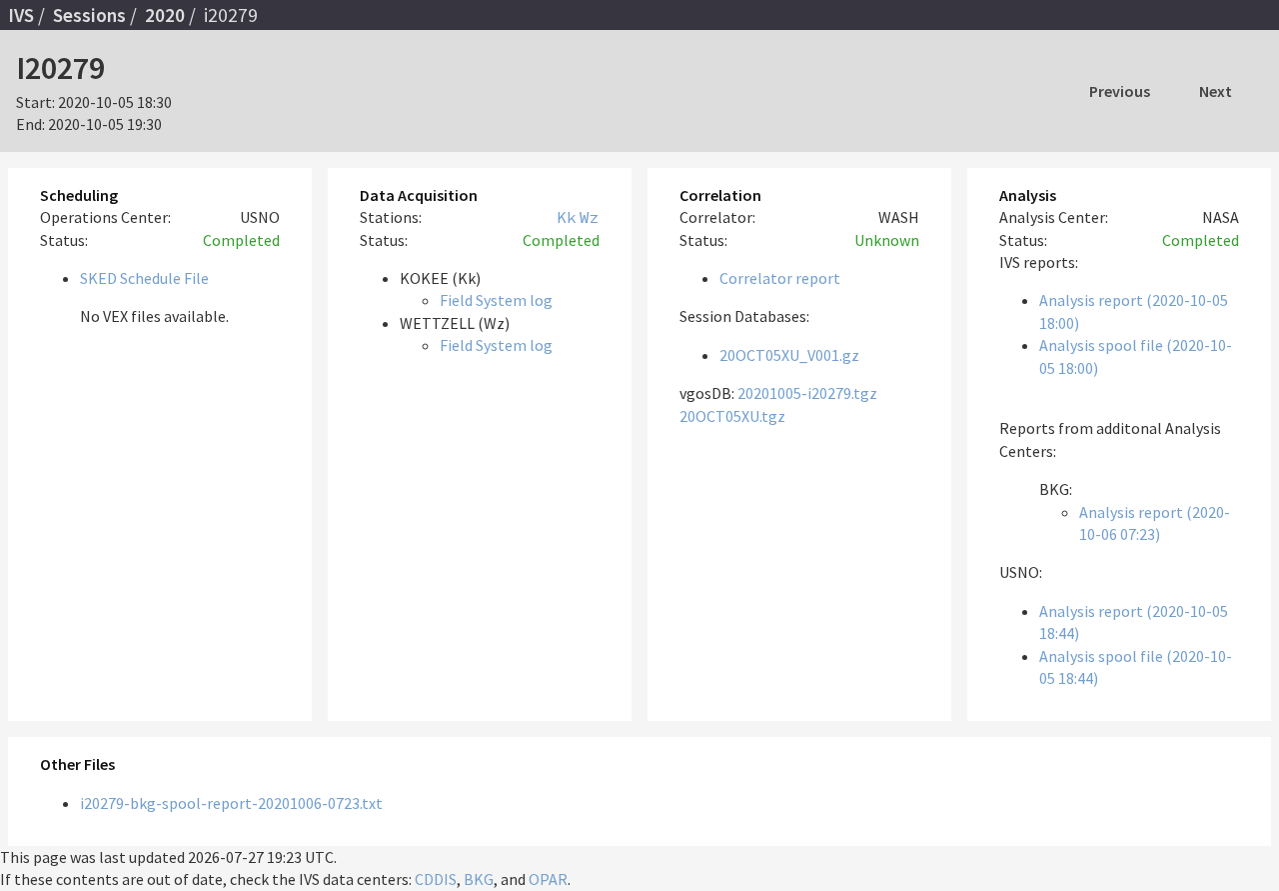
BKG (479, 879)
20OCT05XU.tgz (732, 416)
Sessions (89, 15)
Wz (590, 217)
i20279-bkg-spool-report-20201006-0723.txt (231, 803)
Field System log (496, 300)
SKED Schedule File (144, 278)
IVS (21, 15)
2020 (165, 15)
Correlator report (779, 278)
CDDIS (436, 879)
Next (1215, 91)
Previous (1119, 91)
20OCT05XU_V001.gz (789, 355)
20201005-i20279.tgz (807, 393)
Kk (567, 217)
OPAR (548, 879)
